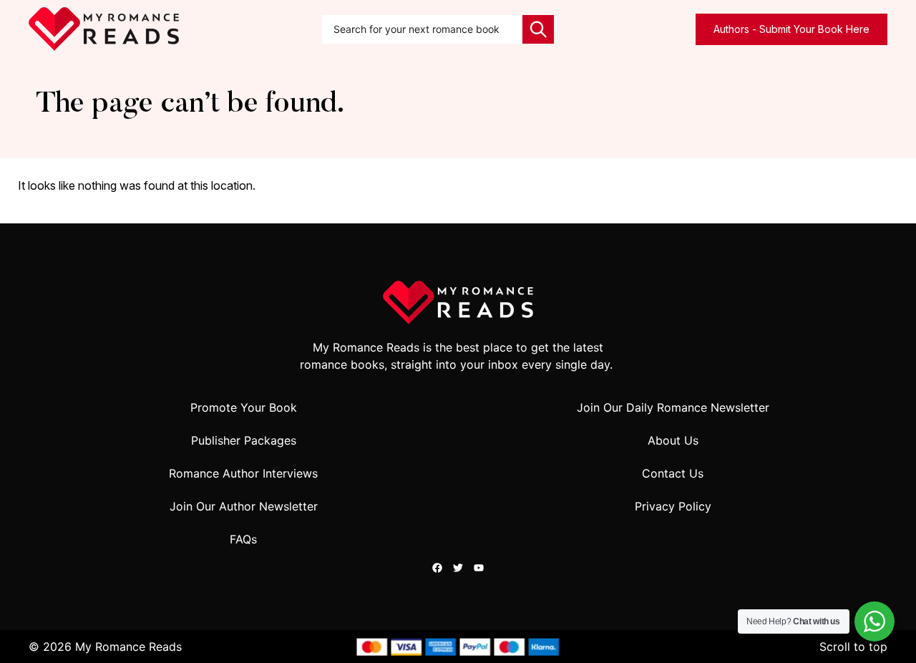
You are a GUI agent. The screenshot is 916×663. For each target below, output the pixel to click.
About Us (673, 440)
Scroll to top (853, 646)
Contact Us (672, 473)
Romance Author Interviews (243, 473)
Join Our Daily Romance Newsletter (673, 407)
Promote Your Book (243, 407)
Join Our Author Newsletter (244, 506)
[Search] (538, 29)
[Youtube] (479, 568)
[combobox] (422, 29)
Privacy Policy (673, 506)
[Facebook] (437, 568)
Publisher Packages (243, 440)
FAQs (243, 539)
